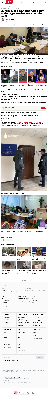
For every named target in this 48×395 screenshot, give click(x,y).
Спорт (19, 342)
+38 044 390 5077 (28, 285)
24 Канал (3, 6)
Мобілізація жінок (36, 319)
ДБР (6, 21)
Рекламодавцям (4, 306)
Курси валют (6, 332)
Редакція (3, 298)
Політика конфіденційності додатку (23, 301)
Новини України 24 (9, 6)
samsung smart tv (26, 382)
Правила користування (6, 308)
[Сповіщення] (46, 2)
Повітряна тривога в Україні (23, 320)
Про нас (3, 296)
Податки (5, 337)
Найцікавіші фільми (22, 330)
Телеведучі (4, 304)
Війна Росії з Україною (23, 314)
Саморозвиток (35, 337)
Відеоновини (6, 320)
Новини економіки (8, 329)
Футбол (19, 345)
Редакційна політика (5, 300)
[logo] (9, 2)
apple (13, 382)
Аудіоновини (6, 322)
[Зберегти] (42, 25)
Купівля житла (6, 345)
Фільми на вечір (21, 334)
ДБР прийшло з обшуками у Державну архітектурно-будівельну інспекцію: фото (28, 6)
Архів (33, 302)
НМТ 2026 (34, 335)
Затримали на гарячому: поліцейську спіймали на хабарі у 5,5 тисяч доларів (22, 90)
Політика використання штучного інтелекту (23, 299)
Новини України (24, 2)
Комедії (19, 335)
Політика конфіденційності (22, 296)
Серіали (19, 337)
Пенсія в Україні (7, 338)
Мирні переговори (21, 319)
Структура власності (35, 300)
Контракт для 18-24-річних (38, 320)
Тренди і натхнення (7, 347)
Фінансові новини (7, 334)
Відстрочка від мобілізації (38, 322)
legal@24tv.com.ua (17, 377)
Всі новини (16, 2)
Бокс (19, 344)
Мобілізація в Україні (38, 314)
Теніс (19, 347)
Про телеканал (4, 302)
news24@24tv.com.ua (6, 285)
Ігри (30, 2)
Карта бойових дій (21, 317)
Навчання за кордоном (37, 338)
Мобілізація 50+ (36, 317)
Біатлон (19, 349)
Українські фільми (21, 332)
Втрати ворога (21, 325)
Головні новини (7, 315)
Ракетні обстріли (21, 315)
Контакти (33, 296)
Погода (5, 323)
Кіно (19, 329)
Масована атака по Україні (23, 322)
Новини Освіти (36, 329)
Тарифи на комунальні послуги (10, 335)
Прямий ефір (6, 319)
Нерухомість (6, 342)
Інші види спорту (21, 350)
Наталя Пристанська (9, 19)
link (25, 291)
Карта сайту (34, 304)
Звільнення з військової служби (39, 315)
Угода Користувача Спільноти (22, 303)
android (6, 382)
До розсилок (40, 357)
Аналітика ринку (7, 344)
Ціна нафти (6, 330)
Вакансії (33, 298)
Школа (34, 333)
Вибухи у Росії (21, 323)
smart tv (19, 382)
